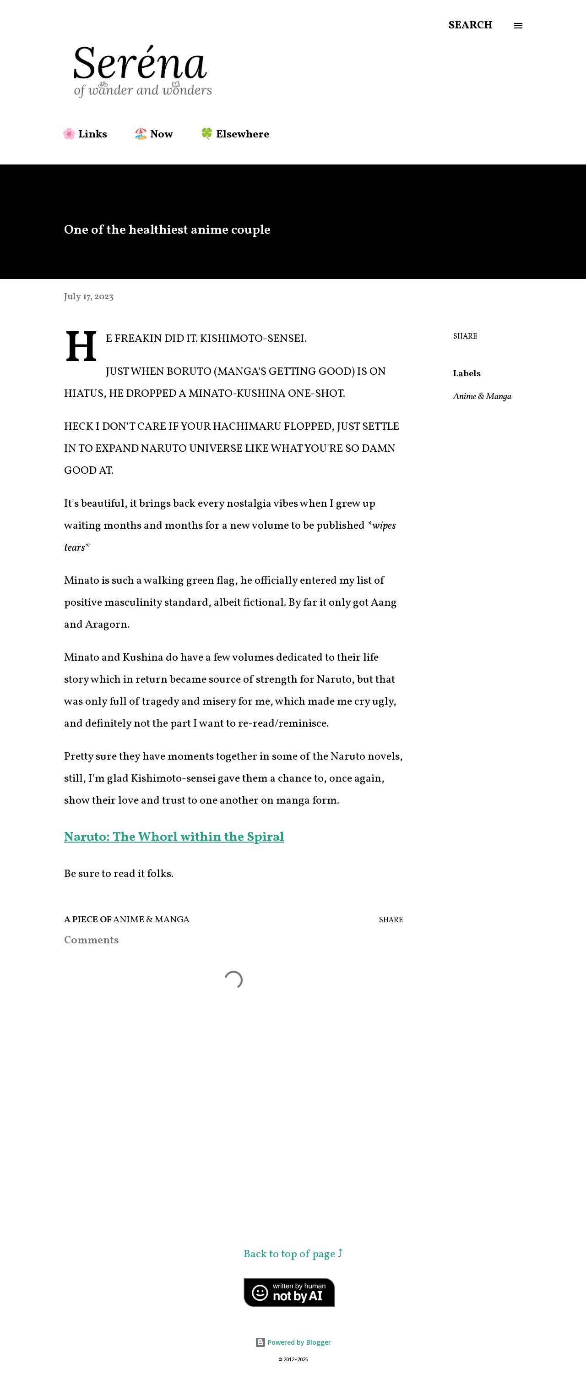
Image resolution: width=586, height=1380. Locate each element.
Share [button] (465, 337)
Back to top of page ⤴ (293, 1254)
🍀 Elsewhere (234, 134)
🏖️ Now (153, 134)
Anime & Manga (482, 396)
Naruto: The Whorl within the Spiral (174, 837)
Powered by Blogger (298, 1342)
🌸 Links (84, 134)
